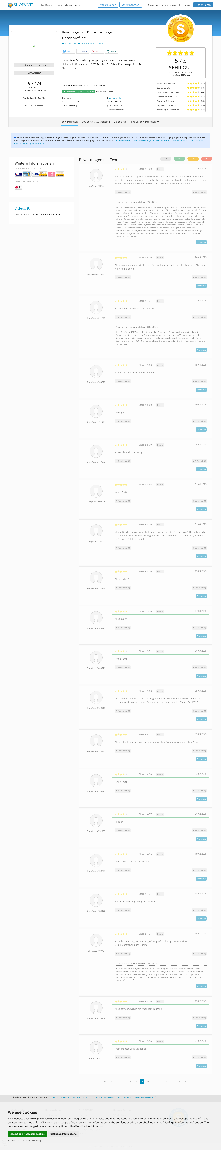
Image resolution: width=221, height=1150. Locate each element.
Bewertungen (69, 121)
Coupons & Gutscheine (96, 121)
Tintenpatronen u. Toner (92, 43)
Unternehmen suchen (69, 4)
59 (166, 159)
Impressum (12, 1140)
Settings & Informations (63, 1133)
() (200, 192)
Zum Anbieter (34, 72)
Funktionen (47, 4)
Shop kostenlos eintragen (162, 4)
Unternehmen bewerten (34, 65)
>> (186, 1081)
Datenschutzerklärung (31, 1140)
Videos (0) (120, 121)
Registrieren (203, 5)
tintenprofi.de (115, 98)
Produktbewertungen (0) (145, 121)
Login (187, 4)
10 (172, 1081)
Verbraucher (108, 5)
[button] (68, 51)
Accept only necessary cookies (27, 1133)
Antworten (201, 242)
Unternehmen (130, 5)
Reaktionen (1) (123, 192)
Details (160, 169)
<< (105, 1081)
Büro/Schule (70, 43)
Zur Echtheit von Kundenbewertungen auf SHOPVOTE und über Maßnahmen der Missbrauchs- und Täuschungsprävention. (102, 1097)
